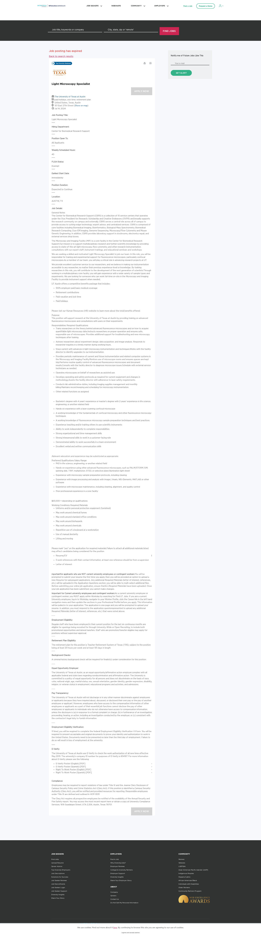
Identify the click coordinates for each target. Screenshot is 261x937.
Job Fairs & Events (58, 884)
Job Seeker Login (58, 887)
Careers (113, 895)
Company (114, 892)
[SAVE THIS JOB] (150, 63)
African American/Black (187, 880)
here (115, 927)
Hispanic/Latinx (184, 877)
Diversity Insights (57, 894)
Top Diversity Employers (60, 870)
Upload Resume (57, 863)
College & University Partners (121, 870)
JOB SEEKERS (92, 6)
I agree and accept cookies (130, 932)
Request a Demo (205, 6)
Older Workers (184, 887)
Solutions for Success (59, 877)
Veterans (181, 863)
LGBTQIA (182, 866)
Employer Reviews (117, 866)
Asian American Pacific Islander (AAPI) (193, 870)
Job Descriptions (58, 873)
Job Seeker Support (59, 891)
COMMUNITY (136, 6)
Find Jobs (55, 859)
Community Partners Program (189, 891)
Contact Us (114, 899)
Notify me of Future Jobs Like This (187, 55)
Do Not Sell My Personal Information (124, 903)
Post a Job (187, 6)
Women (181, 859)
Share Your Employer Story (121, 880)
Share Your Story (57, 898)
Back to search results (61, 56)
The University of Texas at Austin (70, 97)
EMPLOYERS (159, 6)
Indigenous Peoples (186, 873)
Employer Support (117, 873)
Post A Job (114, 859)
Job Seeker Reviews (59, 880)
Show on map (81, 106)
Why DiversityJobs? (118, 863)
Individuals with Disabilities (188, 884)
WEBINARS (116, 6)
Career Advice (56, 866)
